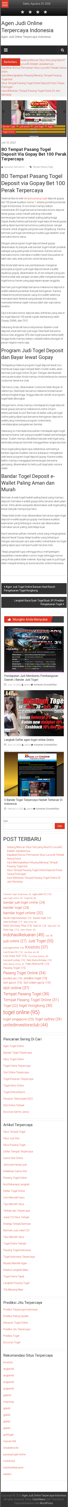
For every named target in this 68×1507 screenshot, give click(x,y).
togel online (21, 1012)
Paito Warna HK (37, 963)
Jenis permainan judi (15, 1164)
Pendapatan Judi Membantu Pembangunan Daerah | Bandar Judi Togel (31, 677)
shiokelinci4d (10, 1447)
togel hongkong (35, 1005)
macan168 (9, 1441)
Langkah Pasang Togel (16, 1283)
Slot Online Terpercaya (16, 1072)
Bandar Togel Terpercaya (17, 1052)
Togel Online (8, 132)
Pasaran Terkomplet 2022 (18, 1098)
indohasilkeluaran (23, 934)
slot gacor (12, 982)
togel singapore (18, 1019)
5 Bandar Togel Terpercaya (17, 894)
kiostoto (8, 1362)
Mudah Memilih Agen (15, 1263)
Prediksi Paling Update (15, 1316)
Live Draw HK (13, 952)
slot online (16, 988)
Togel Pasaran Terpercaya (18, 1078)
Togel (10, 1006)
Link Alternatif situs (14, 1197)
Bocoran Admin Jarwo (16, 1111)
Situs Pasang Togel (14, 1144)
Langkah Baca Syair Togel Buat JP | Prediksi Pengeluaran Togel (39, 602)
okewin (7, 1474)
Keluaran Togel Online (15, 1322)
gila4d (6, 1408)
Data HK (39, 926)
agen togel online (13, 898)
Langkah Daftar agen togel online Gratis (29, 740)
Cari (5, 821)
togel (50, 126)
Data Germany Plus (17, 925)
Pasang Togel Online (24, 973)
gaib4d (7, 1395)
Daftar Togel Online (14, 1190)
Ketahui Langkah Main (15, 1269)
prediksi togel (35, 978)
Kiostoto (36, 947)
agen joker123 (42, 894)
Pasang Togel (14, 968)
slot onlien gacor (37, 982)
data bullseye (12, 921)
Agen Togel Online (13, 1046)
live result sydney (14, 960)
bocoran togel (42, 918)
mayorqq (8, 1401)
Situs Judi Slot (11, 1138)
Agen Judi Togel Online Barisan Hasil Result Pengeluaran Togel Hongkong (29, 588)
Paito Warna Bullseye (38, 960)
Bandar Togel (9, 126)
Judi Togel (39, 126)
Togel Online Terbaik (14, 1243)
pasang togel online (14, 1454)
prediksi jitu (12, 978)
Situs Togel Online (13, 1059)
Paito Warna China (13, 964)
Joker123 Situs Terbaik (16, 1217)
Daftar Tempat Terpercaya (18, 1151)
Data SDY (54, 926)
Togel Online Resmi (14, 1092)
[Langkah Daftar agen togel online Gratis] (34, 713)
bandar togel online (23, 913)
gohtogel (8, 1434)
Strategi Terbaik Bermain (17, 1223)
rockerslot (9, 1461)
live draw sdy (31, 952)
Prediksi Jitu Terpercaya (16, 1329)
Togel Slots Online (13, 1085)
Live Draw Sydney (38, 956)
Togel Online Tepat (13, 1276)
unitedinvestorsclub (25, 1024)
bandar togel (16, 908)
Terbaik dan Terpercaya (16, 1210)
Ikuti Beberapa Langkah (16, 1184)
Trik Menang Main (13, 1289)
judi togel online (13, 948)
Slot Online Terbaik (13, 1105)
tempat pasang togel (35, 198)
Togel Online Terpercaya (17, 1065)
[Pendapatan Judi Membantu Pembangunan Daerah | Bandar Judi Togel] (34, 649)
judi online (24, 126)
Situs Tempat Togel (14, 1131)
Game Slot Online (13, 1158)
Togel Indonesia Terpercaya (19, 1256)
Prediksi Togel (11, 1335)
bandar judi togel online (24, 902)
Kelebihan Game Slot (15, 1171)
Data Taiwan (28, 929)
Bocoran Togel (11, 1342)
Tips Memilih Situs (13, 1204)
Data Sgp (11, 929)
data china (30, 922)
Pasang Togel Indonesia (17, 1250)
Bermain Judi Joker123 (16, 1230)
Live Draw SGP (15, 956)
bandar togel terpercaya (17, 918)
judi (49, 935)
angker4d (8, 1368)
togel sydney (48, 1019)
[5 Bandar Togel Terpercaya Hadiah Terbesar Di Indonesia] (34, 773)
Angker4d (30, 898)
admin (27, 684)
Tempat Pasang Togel (43, 167)
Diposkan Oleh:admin (14, 167)
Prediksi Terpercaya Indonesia (20, 1309)
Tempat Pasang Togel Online (31, 1000)
